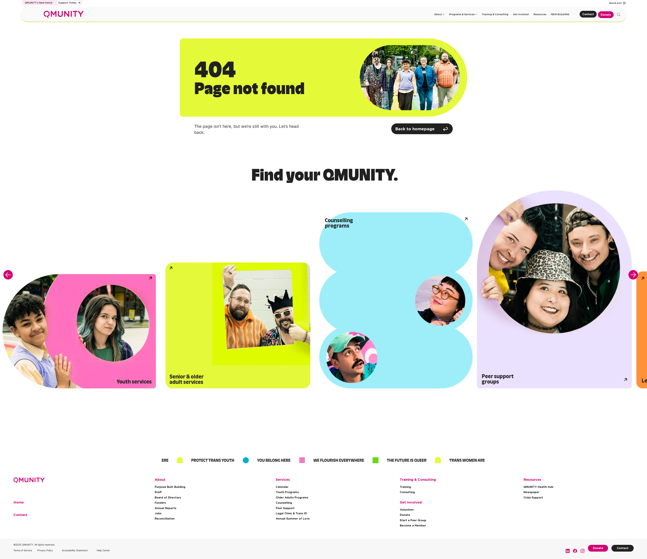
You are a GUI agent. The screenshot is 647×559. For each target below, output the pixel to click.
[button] (533, 498)
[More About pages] (443, 14)
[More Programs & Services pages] (476, 14)
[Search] (618, 14)
